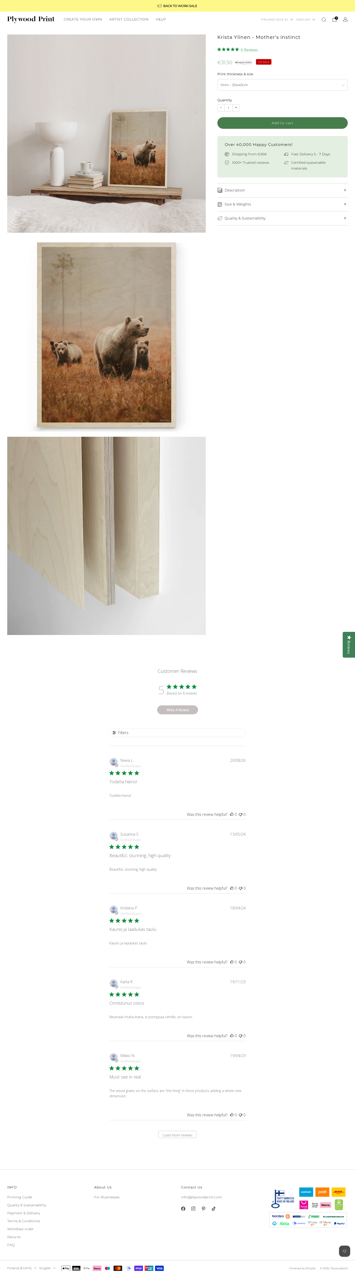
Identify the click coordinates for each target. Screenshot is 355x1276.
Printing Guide (19, 1197)
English (303, 19)
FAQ (11, 1245)
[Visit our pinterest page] (203, 1209)
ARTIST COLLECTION (129, 19)
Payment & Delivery (23, 1213)
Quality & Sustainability (26, 1205)
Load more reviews (177, 1135)
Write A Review (178, 710)
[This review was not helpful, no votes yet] (240, 814)
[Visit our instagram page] (193, 1209)
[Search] (323, 19)
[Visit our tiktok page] (213, 1209)
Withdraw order (20, 1229)
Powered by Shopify (302, 1268)
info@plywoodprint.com (201, 1197)
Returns (14, 1237)
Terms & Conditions (23, 1221)
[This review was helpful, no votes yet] (232, 814)
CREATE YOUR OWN (83, 19)
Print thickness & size (235, 74)
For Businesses (107, 1197)
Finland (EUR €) (274, 19)
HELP (161, 19)
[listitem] (177, 6)
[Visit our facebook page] (183, 1209)
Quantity (224, 100)
